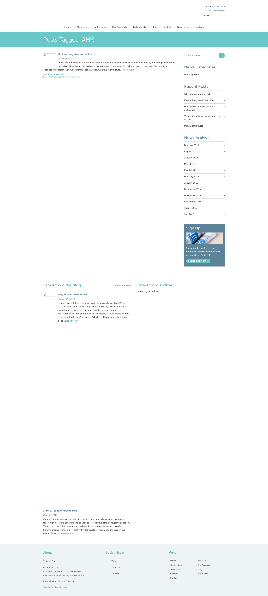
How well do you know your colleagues (198, 108)
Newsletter (183, 27)
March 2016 (190, 170)
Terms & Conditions (66, 581)
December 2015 (192, 189)
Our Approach (119, 27)
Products (199, 27)
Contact (167, 27)
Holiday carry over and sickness (76, 54)
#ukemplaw (59, 74)
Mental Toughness (193, 125)
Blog (154, 27)
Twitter (115, 561)
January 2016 (191, 182)
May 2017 (189, 151)
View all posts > (123, 285)
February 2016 (191, 176)
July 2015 (189, 214)
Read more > (129, 69)
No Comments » (74, 77)
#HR (50, 74)
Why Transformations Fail (197, 94)
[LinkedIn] (223, 16)
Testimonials (139, 27)
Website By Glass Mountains (55, 587)
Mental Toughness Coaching (199, 100)
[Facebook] (218, 16)
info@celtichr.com (217, 11)
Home (67, 27)
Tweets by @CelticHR (148, 291)
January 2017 (191, 157)
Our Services (99, 27)
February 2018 (191, 145)
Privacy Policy (49, 581)
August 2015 (190, 208)
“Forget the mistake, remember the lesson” (202, 118)
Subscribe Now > (198, 261)
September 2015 (192, 201)
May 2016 (189, 164)
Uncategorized (58, 77)
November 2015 (192, 195)
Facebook (116, 567)
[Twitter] (213, 16)
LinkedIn (115, 573)
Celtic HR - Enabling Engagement (62, 11)
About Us (82, 27)
